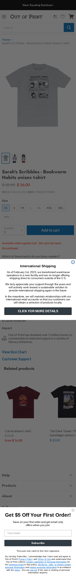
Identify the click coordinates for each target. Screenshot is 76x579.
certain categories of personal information (46, 562)
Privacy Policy (26, 559)
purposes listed (16, 564)
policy (17, 570)
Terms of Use (44, 559)
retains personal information (43, 567)
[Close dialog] (73, 262)
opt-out (33, 570)
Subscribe (38, 543)
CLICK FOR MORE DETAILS (38, 311)
